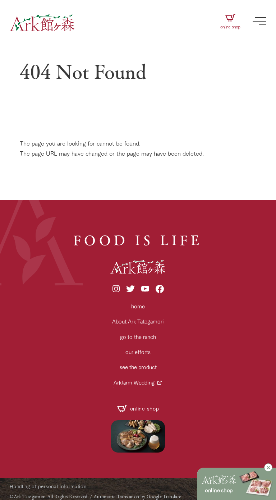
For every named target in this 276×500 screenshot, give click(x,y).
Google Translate (164, 496)
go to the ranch (138, 336)
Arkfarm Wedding (134, 382)
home (138, 306)
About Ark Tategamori (138, 321)
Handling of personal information (48, 486)
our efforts (138, 352)
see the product (138, 367)
